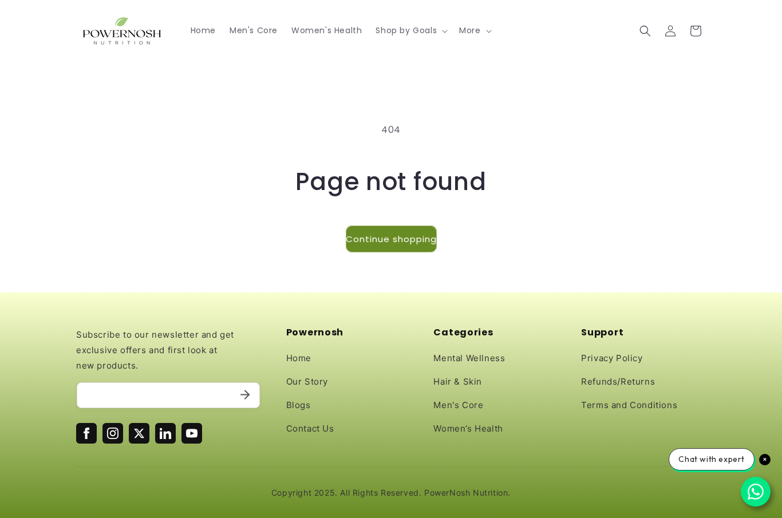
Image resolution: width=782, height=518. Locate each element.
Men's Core (458, 405)
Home (298, 358)
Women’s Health (468, 428)
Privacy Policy (611, 358)
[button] (410, 30)
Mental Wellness (469, 358)
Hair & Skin (457, 381)
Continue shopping (391, 239)
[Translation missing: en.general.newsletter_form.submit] (245, 395)
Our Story (307, 381)
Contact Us (310, 428)
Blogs (298, 405)
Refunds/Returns (618, 381)
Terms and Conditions (629, 405)
